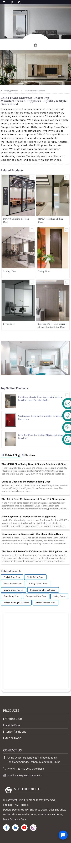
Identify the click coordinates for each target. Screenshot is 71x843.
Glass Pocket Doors (13, 583)
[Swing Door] (52, 247)
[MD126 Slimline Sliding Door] (52, 195)
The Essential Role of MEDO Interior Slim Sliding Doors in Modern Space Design (35, 551)
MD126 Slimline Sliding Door (50, 220)
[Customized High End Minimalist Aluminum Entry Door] (10, 419)
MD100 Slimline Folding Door (16, 220)
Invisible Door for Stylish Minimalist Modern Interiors (42, 436)
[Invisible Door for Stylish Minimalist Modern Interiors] (10, 438)
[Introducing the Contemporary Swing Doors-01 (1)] (66, 229)
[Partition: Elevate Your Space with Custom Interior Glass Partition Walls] (10, 400)
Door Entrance (57, 809)
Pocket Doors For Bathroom (43, 590)
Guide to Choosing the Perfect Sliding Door (26, 481)
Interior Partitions (14, 731)
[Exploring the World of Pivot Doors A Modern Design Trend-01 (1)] (32, 282)
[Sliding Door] (18, 247)
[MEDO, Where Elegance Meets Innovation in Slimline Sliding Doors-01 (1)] (66, 177)
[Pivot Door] (18, 300)
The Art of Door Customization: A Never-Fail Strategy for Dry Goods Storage (35, 499)
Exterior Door (12, 738)
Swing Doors (59, 596)
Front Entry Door (11, 596)
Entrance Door (12, 719)
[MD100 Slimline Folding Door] (18, 195)
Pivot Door (9, 324)
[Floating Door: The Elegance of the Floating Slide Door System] (52, 300)
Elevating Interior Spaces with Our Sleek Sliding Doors (32, 534)
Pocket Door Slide (12, 577)
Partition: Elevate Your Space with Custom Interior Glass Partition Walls (40, 398)
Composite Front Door (36, 596)
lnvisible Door (12, 725)
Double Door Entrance (16, 809)
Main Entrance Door (14, 819)
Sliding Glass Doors (38, 583)
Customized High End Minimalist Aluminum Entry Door (41, 417)
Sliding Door (10, 271)
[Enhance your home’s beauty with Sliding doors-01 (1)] (32, 229)
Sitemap (8, 804)
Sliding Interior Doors (13, 590)
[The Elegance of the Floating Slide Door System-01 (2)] (66, 282)
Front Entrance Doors (50, 814)
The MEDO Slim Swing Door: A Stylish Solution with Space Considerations (35, 464)
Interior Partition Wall (45, 602)
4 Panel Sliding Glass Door (16, 602)
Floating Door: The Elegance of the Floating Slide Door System (53, 326)
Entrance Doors (39, 809)
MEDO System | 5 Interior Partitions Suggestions (29, 516)
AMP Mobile (22, 804)
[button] (26, 35)
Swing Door (44, 271)
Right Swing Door (35, 577)
